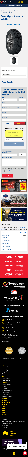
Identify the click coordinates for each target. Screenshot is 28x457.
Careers (4, 404)
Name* (4, 102)
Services (4, 382)
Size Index (4, 419)
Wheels (4, 377)
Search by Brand (6, 371)
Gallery (4, 410)
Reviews (4, 414)
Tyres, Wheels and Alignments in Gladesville (13, 421)
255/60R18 (22, 232)
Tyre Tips (4, 375)
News (3, 408)
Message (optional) (7, 157)
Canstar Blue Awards (7, 423)
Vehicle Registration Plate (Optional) (8, 151)
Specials (4, 398)
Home (4, 11)
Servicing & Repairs (7, 390)
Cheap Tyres (5, 427)
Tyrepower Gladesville (15, 5)
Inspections (4, 388)
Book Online (6, 402)
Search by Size (6, 369)
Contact (4, 400)
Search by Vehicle (6, 367)
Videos (4, 412)
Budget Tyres (5, 425)
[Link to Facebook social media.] (14, 453)
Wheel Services (6, 394)
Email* (4, 112)
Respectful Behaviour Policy (7, 449)
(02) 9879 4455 (10, 328)
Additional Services (7, 396)
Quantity (21, 97)
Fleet (3, 406)
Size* (3, 97)
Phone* (10, 107)
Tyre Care (4, 373)
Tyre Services (5, 392)
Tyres (3, 365)
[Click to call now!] (18, 2)
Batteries (4, 386)
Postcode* (5, 117)
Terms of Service (20, 170)
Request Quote (7, 175)
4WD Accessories (6, 384)
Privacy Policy (9, 170)
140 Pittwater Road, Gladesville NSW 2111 (14, 324)
